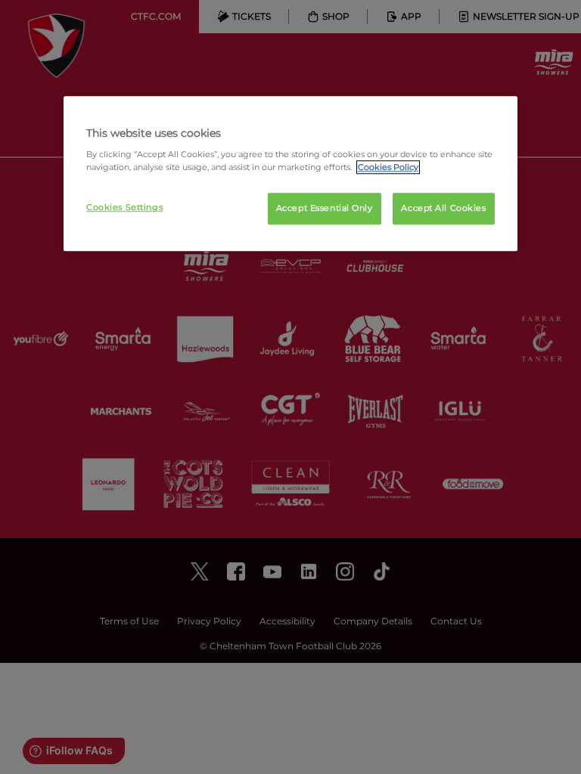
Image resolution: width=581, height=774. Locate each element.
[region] (290, 174)
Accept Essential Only (324, 208)
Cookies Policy (388, 168)
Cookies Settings (124, 208)
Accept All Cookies (443, 208)
